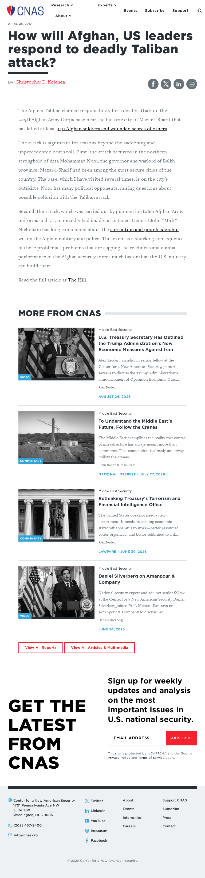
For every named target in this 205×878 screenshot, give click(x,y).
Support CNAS (175, 800)
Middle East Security (115, 330)
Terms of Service (151, 758)
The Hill (77, 279)
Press (167, 818)
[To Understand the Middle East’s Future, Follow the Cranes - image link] (56, 436)
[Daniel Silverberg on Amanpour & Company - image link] (56, 591)
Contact (169, 826)
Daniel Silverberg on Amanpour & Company (136, 579)
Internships (132, 818)
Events (128, 809)
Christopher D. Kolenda (40, 81)
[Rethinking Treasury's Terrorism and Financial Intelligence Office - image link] (56, 514)
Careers (129, 826)
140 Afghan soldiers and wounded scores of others (112, 128)
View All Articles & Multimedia (99, 648)
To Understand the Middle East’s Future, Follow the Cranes (135, 424)
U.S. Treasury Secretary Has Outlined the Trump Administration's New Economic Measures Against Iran (140, 343)
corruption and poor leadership (144, 229)
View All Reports (41, 648)
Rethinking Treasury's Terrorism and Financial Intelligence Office (139, 501)
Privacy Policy (119, 758)
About (128, 800)
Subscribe (181, 738)
